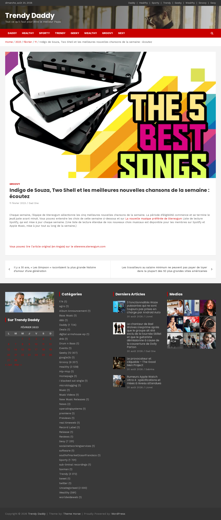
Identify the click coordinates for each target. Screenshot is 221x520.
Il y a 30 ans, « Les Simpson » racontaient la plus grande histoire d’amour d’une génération (55, 269)
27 (8, 360)
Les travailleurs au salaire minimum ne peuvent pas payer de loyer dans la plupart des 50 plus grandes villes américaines (164, 269)
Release (64, 432)
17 (36, 349)
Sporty (155, 3)
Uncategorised (68, 487)
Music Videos (67, 394)
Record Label (67, 427)
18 (43, 349)
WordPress (118, 513)
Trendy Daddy (30, 15)
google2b (65, 357)
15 (22, 349)
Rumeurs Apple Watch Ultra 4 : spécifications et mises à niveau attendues (144, 380)
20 (8, 354)
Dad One (34, 203)
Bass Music (66, 315)
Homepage (66, 376)
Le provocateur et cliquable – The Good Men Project (141, 362)
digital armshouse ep (72, 334)
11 (43, 344)
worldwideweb (68, 497)
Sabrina (150, 369)
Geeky (178, 3)
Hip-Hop (64, 371)
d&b (61, 320)
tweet (63, 478)
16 (29, 349)
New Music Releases (72, 399)
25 (43, 354)
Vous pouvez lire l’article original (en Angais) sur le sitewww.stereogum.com (57, 246)
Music (62, 390)
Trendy (167, 3)
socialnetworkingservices (75, 446)
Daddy (131, 3)
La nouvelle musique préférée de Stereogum (153, 218)
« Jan (8, 364)
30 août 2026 (135, 316)
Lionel (149, 316)
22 (22, 354)
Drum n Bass (67, 343)
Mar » (18, 364)
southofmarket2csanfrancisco (78, 455)
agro (62, 306)
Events (63, 348)
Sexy (213, 3)
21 (16, 354)
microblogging (68, 385)
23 (29, 354)
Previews (65, 418)
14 (15, 349)
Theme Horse (72, 513)
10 (36, 344)
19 (50, 349)
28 (15, 360)
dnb (61, 338)
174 (61, 301)
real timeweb (67, 422)
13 (8, 349)
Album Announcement (73, 310)
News (62, 404)
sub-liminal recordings (73, 464)
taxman (64, 469)
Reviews (64, 436)
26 (50, 354)
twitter (63, 483)
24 (36, 354)
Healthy (143, 3)
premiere (65, 413)
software (65, 450)
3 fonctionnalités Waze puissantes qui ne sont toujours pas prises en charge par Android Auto (144, 307)
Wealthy (190, 3)
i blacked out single (71, 380)
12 (50, 344)
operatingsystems (70, 408)
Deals (62, 329)
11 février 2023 (17, 203)
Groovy (202, 3)
